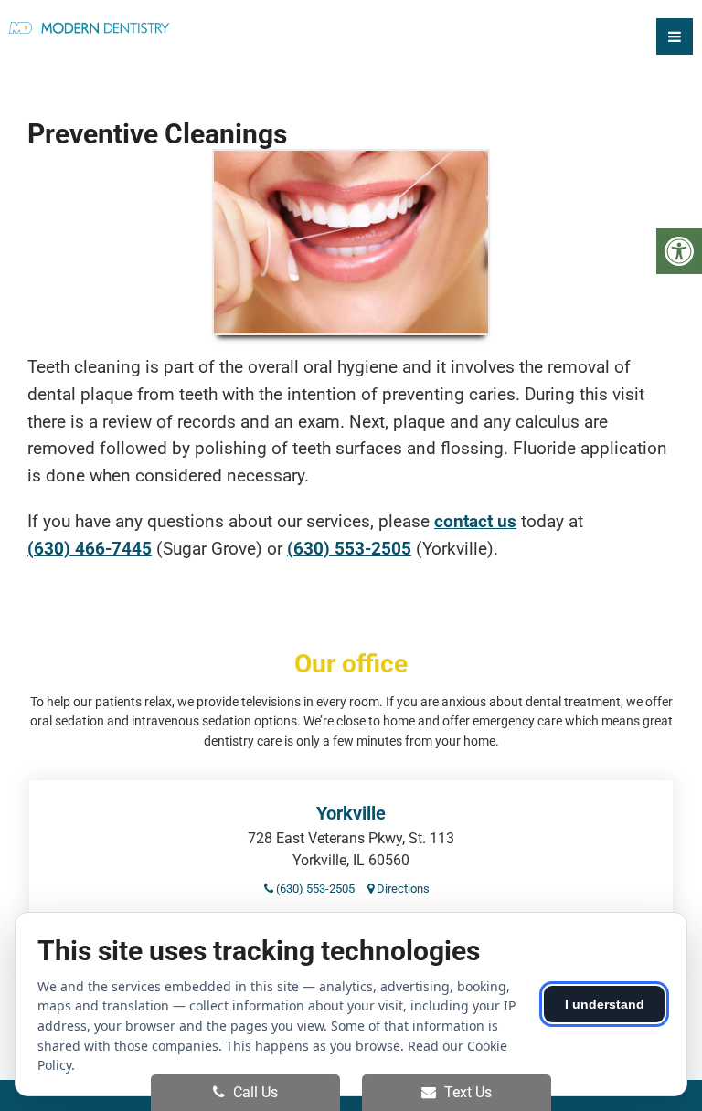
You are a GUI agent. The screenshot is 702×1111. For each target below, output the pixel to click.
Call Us (253, 1092)
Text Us (466, 1092)
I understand (604, 1004)
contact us (475, 521)
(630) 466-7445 (89, 548)
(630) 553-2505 (349, 548)
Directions (402, 888)
